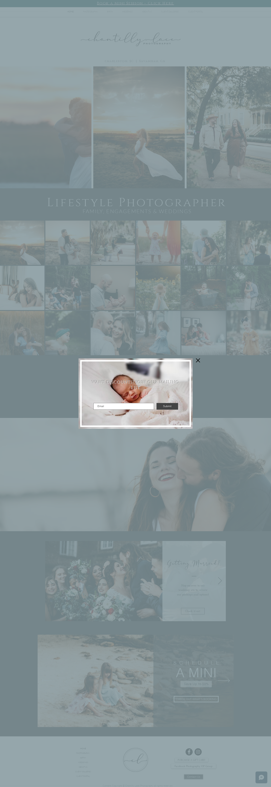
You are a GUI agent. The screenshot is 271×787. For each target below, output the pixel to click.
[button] (198, 360)
